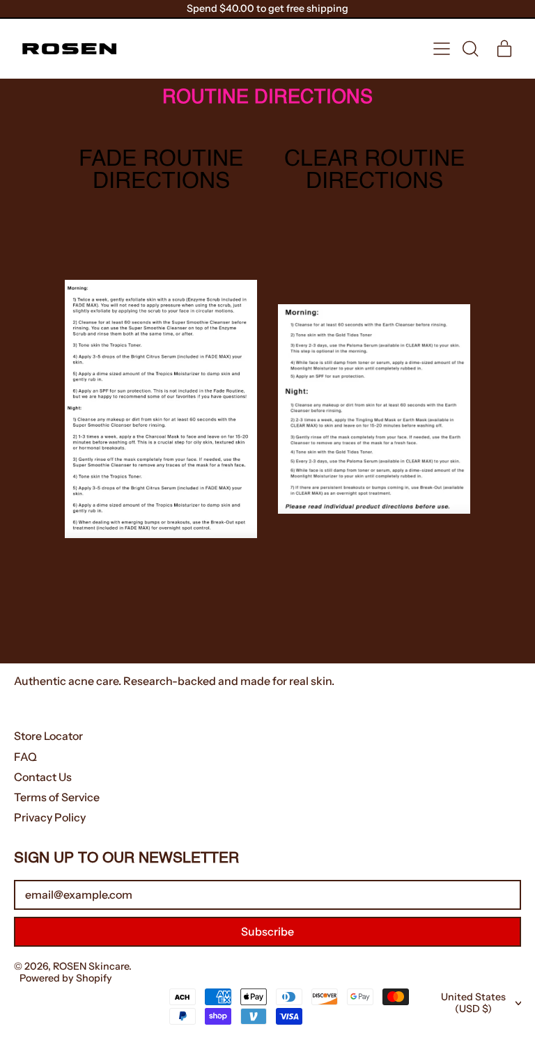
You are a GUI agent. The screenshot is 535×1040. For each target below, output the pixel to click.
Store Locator (48, 736)
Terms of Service (57, 797)
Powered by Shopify (66, 978)
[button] (469, 48)
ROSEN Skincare (91, 966)
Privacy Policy (50, 817)
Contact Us (43, 777)
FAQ (25, 757)
